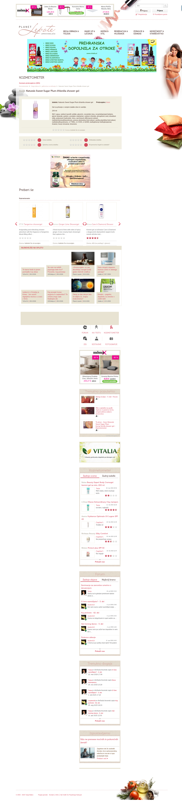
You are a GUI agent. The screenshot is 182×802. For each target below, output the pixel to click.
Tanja (98, 488)
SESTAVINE (96, 344)
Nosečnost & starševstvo (157, 32)
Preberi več (101, 758)
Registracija (142, 14)
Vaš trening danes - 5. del (92, 624)
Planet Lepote (38, 29)
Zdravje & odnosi (139, 32)
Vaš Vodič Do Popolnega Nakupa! (71, 795)
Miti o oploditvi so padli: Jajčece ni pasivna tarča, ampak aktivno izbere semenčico (105, 411)
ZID (85, 344)
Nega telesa (35, 86)
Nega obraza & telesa (71, 32)
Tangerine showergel (30, 224)
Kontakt (51, 795)
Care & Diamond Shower (99, 224)
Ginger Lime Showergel (66, 224)
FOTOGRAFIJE (111, 344)
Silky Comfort (95, 533)
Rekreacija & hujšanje (121, 32)
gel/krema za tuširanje (49, 86)
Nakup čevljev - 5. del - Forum (107, 397)
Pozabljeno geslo (161, 14)
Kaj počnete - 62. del (90, 613)
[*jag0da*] (99, 522)
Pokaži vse (100, 562)
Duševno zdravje (88, 637)
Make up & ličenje (89, 32)
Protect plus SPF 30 (93, 548)
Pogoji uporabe (43, 795)
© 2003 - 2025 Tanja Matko (24, 795)
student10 (91, 605)
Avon (108, 102)
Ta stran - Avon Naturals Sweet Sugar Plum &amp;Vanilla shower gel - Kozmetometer (105, 425)
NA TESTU (96, 333)
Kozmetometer (24, 86)
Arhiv (57, 795)
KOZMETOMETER (111, 333)
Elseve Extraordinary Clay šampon (100, 502)
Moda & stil (105, 32)
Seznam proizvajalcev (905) (29, 83)
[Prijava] (138, 10)
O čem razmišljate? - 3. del (92, 601)
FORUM (85, 333)
